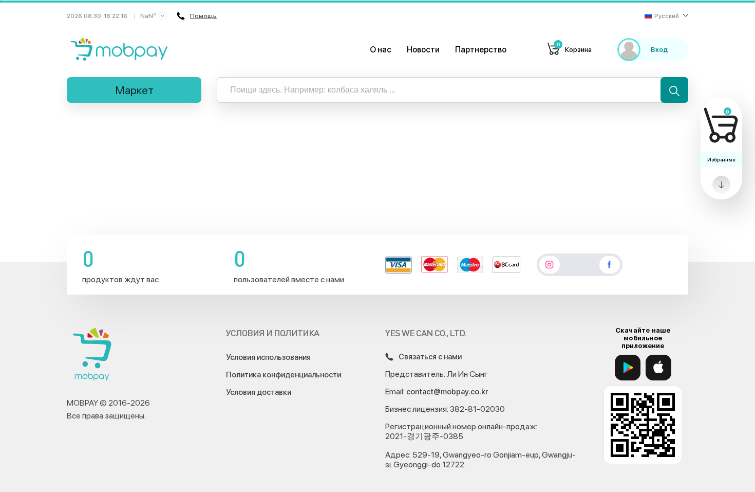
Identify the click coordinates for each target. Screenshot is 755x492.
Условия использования (268, 357)
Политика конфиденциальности (283, 374)
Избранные (721, 159)
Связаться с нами (430, 356)
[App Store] (658, 367)
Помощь (203, 16)
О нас (380, 49)
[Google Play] (627, 367)
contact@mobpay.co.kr (447, 391)
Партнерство (480, 49)
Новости (423, 49)
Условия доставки (258, 392)
